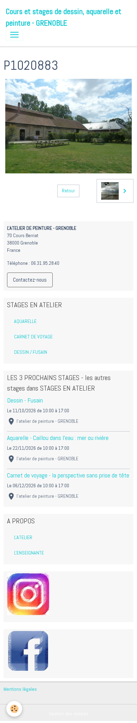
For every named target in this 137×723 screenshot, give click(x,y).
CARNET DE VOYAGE (33, 336)
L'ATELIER (23, 537)
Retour (68, 190)
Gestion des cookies (69, 713)
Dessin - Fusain (25, 400)
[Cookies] (14, 709)
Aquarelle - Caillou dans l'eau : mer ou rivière (58, 438)
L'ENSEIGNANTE (29, 553)
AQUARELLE (25, 321)
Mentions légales (20, 689)
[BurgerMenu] (14, 35)
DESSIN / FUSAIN (30, 352)
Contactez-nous (30, 279)
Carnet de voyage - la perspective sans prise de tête (68, 475)
